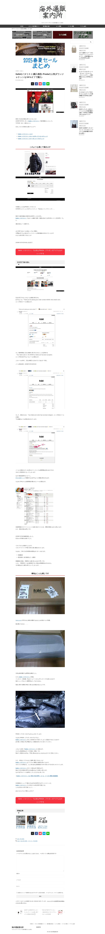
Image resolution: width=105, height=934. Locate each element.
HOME (21, 26)
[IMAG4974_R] (40, 666)
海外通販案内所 (18, 927)
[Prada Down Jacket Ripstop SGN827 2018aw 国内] (40, 174)
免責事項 (38, 927)
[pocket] (40, 83)
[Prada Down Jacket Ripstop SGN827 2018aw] (40, 199)
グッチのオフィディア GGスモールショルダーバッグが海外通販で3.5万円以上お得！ (86, 93)
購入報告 (22, 839)
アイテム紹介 (83, 26)
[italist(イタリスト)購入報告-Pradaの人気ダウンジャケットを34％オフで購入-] (44, 83)
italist (18, 839)
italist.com (18, 620)
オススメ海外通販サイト (34, 26)
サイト (18, 886)
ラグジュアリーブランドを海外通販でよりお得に (22, 929)
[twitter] (32, 83)
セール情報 (58, 26)
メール (18, 880)
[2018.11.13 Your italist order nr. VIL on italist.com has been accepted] (40, 407)
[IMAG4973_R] (40, 613)
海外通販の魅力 (46, 26)
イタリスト (30, 841)
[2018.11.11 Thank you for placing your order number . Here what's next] (40, 345)
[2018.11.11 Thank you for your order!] (40, 290)
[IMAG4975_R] (40, 726)
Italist (18, 841)
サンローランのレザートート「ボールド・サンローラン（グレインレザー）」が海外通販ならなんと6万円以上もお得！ (86, 75)
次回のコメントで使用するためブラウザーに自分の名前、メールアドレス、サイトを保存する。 (41, 892)
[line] (47, 83)
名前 (18, 873)
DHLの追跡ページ (20, 478)
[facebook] (36, 83)
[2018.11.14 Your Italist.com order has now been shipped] (40, 463)
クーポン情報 (71, 26)
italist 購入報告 (23, 841)
